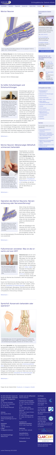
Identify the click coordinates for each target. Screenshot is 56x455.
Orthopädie (22, 115)
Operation (10, 6)
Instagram (27, 387)
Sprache (47, 6)
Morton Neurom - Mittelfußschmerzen (44, 112)
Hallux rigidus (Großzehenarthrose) (44, 102)
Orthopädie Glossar (24, 438)
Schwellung (28, 225)
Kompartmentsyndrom (44, 109)
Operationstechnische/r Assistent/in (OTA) (45, 138)
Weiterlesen (18, 136)
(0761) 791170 (44, 34)
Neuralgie (28, 158)
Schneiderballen (43, 114)
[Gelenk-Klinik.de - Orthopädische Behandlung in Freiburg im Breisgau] (6, 2)
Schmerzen (18, 66)
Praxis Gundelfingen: (43, 37)
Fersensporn (12, 111)
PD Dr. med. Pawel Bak (25, 425)
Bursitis (6, 365)
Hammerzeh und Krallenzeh (46, 104)
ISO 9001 (42, 446)
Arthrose (22, 274)
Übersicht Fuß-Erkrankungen (46, 93)
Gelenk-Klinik (32, 6)
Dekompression (9, 234)
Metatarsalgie (23, 154)
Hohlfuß (41, 106)
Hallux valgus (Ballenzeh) (45, 99)
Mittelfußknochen (7, 338)
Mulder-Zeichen (9, 181)
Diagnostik (17, 6)
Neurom (18, 48)
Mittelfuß (10, 180)
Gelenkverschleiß (29, 272)
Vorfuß (13, 341)
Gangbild (33, 105)
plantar (26, 48)
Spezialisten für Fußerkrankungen (15, 285)
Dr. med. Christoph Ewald (26, 415)
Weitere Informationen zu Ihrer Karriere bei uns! (46, 145)
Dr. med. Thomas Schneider (26, 402)
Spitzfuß (41, 116)
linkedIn (32, 387)
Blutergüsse (16, 287)
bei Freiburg (9, 418)
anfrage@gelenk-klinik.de (45, 48)
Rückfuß (26, 119)
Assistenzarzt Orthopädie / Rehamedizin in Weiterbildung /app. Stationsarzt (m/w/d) (46, 134)
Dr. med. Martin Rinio (25, 407)
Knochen (29, 268)
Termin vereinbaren (46, 51)
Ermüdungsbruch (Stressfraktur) (43, 91)
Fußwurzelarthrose (43, 97)
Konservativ (24, 6)
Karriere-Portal (46, 148)
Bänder (26, 270)
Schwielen (3, 360)
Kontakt (39, 6)
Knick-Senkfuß (5, 122)
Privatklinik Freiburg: (43, 42)
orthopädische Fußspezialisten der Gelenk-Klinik (27, 180)
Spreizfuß (15, 59)
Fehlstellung (4, 354)
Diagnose (12, 185)
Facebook (19, 387)
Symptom (25, 64)
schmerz (3, 178)
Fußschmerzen (43, 95)
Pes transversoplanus (21, 345)
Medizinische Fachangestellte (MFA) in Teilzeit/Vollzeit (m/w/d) (46, 142)
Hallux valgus (27, 120)
